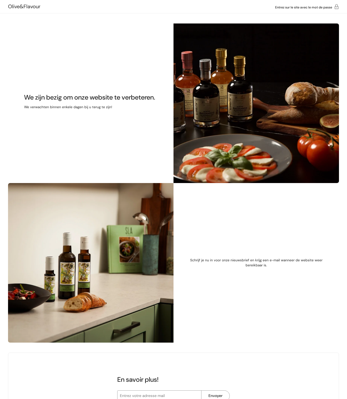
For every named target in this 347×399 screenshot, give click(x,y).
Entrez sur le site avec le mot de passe (303, 7)
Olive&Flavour (24, 6)
